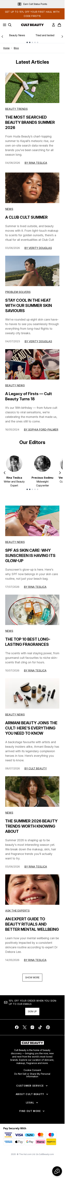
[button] (57, 1171)
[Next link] (62, 36)
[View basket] (59, 25)
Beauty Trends (16, 108)
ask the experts (17, 910)
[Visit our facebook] (17, 1027)
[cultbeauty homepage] (32, 25)
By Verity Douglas (38, 248)
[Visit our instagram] (32, 1027)
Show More (32, 977)
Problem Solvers (18, 292)
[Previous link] (2, 36)
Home (6, 48)
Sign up (32, 1011)
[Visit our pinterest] (48, 1027)
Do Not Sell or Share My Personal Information (32, 1075)
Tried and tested (44, 35)
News (9, 209)
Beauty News (17, 35)
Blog (16, 48)
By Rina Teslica (36, 162)
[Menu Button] (3, 25)
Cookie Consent (32, 1070)
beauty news (15, 542)
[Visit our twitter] (24, 1027)
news (9, 630)
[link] (53, 25)
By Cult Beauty (35, 768)
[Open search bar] (9, 25)
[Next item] (60, 472)
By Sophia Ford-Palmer (41, 429)
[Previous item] (4, 472)
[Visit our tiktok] (40, 1027)
